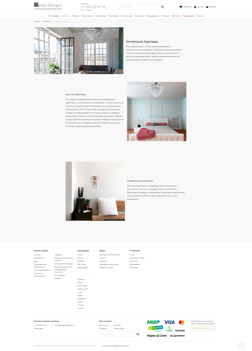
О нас (132, 255)
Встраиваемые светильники (40, 265)
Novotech (81, 299)
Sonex (79, 302)
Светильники (87, 16)
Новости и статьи (137, 258)
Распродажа (188, 16)
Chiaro (80, 255)
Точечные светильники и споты (63, 259)
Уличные (165, 16)
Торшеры (58, 255)
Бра (35, 261)
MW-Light (81, 264)
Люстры (75, 16)
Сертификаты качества (108, 264)
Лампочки (176, 16)
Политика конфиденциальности (115, 346)
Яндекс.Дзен (119, 329)
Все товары (54, 16)
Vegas (80, 295)
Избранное (187, 7)
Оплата (102, 258)
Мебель (57, 278)
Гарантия (103, 261)
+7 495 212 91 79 (93, 7)
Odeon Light (82, 289)
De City (80, 258)
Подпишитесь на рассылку (203, 328)
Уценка (200, 16)
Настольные (126, 16)
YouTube (117, 325)
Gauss (80, 283)
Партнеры (134, 268)
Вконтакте (103, 325)
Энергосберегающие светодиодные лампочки (63, 269)
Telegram (103, 329)
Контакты (134, 261)
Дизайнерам (135, 264)
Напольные (113, 16)
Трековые (138, 16)
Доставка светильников (109, 255)
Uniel (79, 292)
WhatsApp (38, 329)
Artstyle (80, 279)
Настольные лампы (42, 270)
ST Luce (80, 305)
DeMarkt (81, 261)
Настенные (101, 16)
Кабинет (200, 7)
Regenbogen (82, 268)
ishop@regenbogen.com (64, 325)
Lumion (80, 308)
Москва (83, 4)
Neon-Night (82, 286)
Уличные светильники (63, 264)
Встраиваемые (152, 16)
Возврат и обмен (106, 268)
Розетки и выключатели (39, 274)
